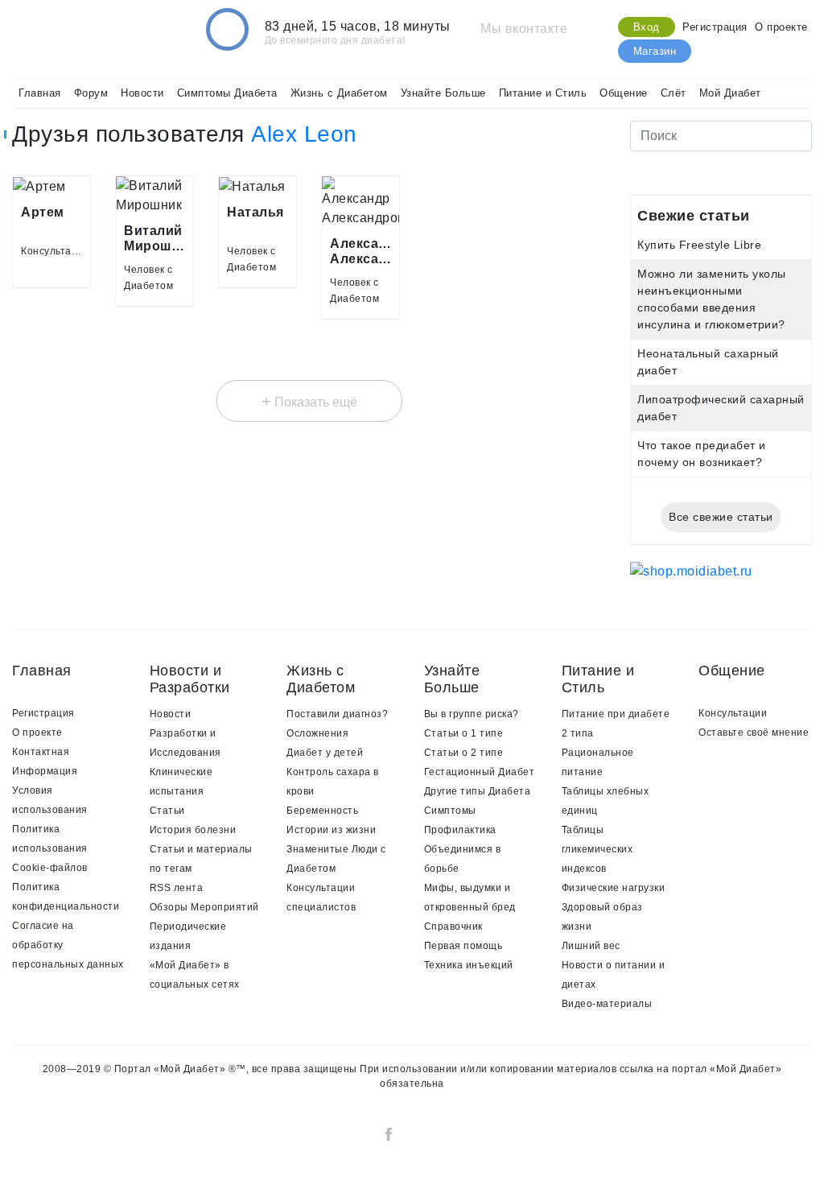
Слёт (673, 93)
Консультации (732, 713)
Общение (623, 93)
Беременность (322, 810)
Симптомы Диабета (227, 93)
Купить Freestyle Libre (699, 244)
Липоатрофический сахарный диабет (721, 408)
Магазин (655, 51)
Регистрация (715, 27)
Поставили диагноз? (337, 714)
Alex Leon (304, 134)
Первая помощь (463, 945)
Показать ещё (309, 401)
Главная (40, 93)
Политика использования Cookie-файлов (50, 848)
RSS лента (177, 888)
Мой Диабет (730, 93)
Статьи (167, 810)
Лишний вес (591, 945)
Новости (142, 93)
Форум (91, 93)
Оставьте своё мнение (753, 732)
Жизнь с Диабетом (339, 93)
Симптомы (450, 810)
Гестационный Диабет (479, 772)
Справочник (453, 926)
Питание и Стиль (543, 93)
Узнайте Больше (443, 93)
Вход (646, 27)
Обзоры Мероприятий (204, 907)
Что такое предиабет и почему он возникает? (701, 453)
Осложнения (317, 733)
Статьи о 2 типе (464, 752)
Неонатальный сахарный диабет (708, 362)
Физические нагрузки (613, 888)
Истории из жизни (331, 830)
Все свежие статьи (721, 516)
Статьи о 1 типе (464, 733)
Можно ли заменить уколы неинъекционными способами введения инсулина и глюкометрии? (711, 299)
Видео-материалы (607, 1003)
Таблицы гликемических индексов (597, 849)
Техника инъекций (468, 965)
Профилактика (460, 830)
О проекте (781, 27)
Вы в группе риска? (471, 714)
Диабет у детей (324, 752)
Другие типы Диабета (477, 791)
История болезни (193, 830)
